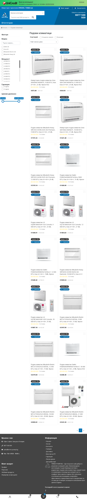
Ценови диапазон (9, 94)
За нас (48, 444)
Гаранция (5, 84)
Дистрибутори (51, 462)
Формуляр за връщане (9, 475)
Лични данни (50, 459)
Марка (4, 39)
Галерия (49, 449)
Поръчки (5, 470)
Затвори (81, 2)
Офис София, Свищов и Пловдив (13, 441)
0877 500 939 (7, 445)
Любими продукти (8, 472)
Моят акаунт (65, 8)
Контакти (49, 446)
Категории (8, 23)
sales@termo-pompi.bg (11, 450)
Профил (4, 467)
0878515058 (50, 4)
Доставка (49, 451)
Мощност (6, 59)
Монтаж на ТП (50, 454)
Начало (48, 441)
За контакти (81, 8)
